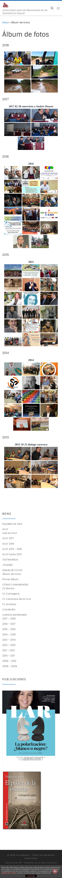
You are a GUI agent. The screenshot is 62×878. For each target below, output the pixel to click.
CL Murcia (8, 588)
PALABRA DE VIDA (12, 524)
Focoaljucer (22, 855)
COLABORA (8, 609)
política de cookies (9, 873)
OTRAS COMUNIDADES (15, 584)
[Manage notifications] (55, 871)
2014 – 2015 (9, 634)
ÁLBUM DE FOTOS (12, 570)
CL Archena (9, 604)
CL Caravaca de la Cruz (16, 599)
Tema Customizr (49, 863)
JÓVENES (7, 565)
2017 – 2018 (8, 618)
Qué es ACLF (9, 533)
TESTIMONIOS (10, 559)
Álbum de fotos (11, 574)
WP (20, 863)
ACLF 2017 (8, 538)
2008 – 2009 (9, 666)
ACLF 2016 (8, 543)
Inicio (5, 22)
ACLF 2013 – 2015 (12, 549)
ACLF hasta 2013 (12, 554)
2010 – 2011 (8, 655)
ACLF (5, 529)
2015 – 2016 (8, 629)
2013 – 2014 (9, 640)
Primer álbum (10, 579)
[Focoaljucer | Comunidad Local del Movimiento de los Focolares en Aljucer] (5, 4)
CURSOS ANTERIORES (14, 615)
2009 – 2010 (9, 661)
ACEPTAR (31, 876)
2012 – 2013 (8, 645)
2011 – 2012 (8, 650)
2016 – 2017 (8, 624)
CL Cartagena (10, 593)
